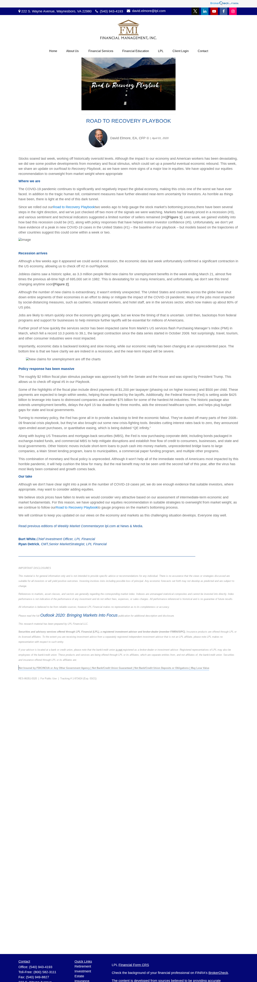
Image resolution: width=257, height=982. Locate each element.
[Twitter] (195, 11)
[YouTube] (214, 11)
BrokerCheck (218, 973)
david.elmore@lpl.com (149, 11)
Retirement (83, 966)
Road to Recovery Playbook (74, 207)
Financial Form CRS (134, 965)
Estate (79, 976)
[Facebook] (223, 11)
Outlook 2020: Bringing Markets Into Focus (79, 615)
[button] (53, 51)
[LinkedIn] (204, 11)
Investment (83, 971)
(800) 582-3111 (44, 972)
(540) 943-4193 (111, 11)
